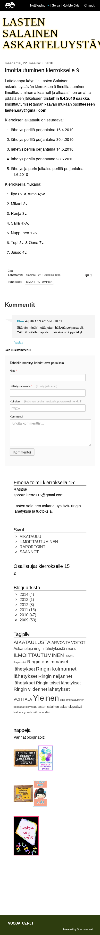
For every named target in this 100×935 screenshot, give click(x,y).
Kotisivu (46, 401)
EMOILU (71, 648)
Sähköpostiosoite (33, 386)
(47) (28, 615)
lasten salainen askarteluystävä (60, 706)
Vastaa (18, 342)
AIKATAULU (30, 537)
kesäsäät (19, 706)
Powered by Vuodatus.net (77, 929)
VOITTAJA (23, 699)
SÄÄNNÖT (29, 552)
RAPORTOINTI (33, 547)
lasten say (20, 712)
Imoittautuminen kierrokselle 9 (42, 70)
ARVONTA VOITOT (68, 643)
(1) (27, 600)
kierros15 (31, 706)
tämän (38, 104)
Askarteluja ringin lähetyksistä (39, 648)
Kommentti (16, 416)
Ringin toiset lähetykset (58, 683)
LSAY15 (69, 655)
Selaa (56, 5)
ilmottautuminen (75, 699)
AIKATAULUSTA (32, 642)
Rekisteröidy (71, 5)
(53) (28, 620)
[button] (48, 5)
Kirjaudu (89, 5)
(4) (27, 594)
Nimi (13, 371)
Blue (20, 321)
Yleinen (46, 698)
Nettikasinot (38, 5)
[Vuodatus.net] (20, 923)
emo (62, 699)
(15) (28, 610)
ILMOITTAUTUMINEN (39, 281)
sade (30, 712)
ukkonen (38, 712)
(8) (27, 605)
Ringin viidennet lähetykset (42, 689)
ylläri (47, 712)
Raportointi (20, 662)
